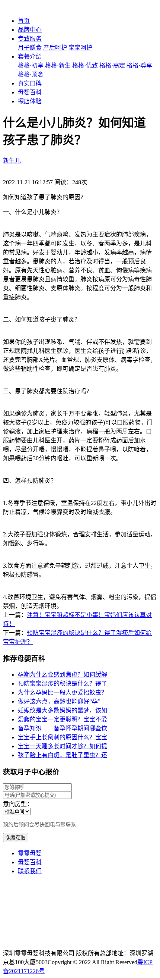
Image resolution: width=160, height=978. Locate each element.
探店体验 (30, 101)
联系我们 (30, 871)
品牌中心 (30, 29)
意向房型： (18, 804)
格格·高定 (112, 65)
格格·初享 (31, 65)
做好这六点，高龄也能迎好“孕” (59, 701)
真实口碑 (30, 83)
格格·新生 (58, 65)
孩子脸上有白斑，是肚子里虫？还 (62, 755)
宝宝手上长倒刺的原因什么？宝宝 (62, 737)
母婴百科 (30, 92)
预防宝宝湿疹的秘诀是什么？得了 (62, 683)
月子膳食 (30, 47)
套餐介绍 (30, 56)
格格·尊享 (139, 65)
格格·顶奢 (31, 74)
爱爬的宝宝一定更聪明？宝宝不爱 (62, 719)
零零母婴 (30, 853)
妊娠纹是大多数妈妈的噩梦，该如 (62, 710)
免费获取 (15, 838)
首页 (24, 21)
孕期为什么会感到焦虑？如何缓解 (62, 674)
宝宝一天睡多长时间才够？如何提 (62, 746)
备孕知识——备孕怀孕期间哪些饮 (62, 728)
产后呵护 (55, 47)
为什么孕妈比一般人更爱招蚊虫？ (62, 692)
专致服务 (30, 38)
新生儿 (12, 160)
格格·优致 (85, 65)
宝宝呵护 (80, 47)
